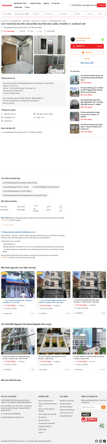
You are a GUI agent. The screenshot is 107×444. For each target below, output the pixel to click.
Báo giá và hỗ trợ (43, 420)
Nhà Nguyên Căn (16, 21)
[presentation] (4, 294)
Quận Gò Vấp (35, 21)
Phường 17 (44, 21)
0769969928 (5, 220)
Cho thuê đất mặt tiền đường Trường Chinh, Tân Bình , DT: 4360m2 (90, 114)
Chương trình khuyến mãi (46, 423)
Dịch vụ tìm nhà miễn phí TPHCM (46, 410)
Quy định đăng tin (65, 404)
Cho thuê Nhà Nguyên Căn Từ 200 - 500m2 (17, 191)
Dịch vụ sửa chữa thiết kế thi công (47, 405)
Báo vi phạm (9, 224)
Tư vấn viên (55, 3)
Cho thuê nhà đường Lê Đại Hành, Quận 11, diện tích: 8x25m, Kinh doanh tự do (92, 127)
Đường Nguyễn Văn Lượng (57, 21)
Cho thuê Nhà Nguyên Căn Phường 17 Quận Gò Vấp (20, 183)
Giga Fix (46, 3)
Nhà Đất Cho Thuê (20, 3)
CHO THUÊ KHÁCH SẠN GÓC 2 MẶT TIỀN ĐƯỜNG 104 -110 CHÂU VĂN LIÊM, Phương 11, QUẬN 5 (92, 102)
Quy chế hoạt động (66, 407)
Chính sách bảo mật (66, 413)
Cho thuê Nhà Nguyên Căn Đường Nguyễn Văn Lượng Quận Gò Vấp (24, 195)
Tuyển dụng (18, 7)
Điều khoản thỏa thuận (67, 410)
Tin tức (27, 7)
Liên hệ (40, 432)
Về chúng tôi (42, 417)
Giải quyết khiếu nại (66, 416)
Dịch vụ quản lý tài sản (45, 401)
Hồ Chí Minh (26, 21)
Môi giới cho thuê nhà (67, 401)
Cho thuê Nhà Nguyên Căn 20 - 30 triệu (15, 187)
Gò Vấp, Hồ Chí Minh (11, 308)
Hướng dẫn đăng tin (44, 426)
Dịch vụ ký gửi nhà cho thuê (47, 414)
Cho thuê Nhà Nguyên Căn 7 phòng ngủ (46, 187)
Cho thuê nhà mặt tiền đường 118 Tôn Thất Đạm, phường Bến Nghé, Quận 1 (92, 78)
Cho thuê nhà (5, 21)
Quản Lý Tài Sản (35, 3)
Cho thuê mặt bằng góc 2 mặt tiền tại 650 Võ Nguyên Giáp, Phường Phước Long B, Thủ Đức (92, 90)
